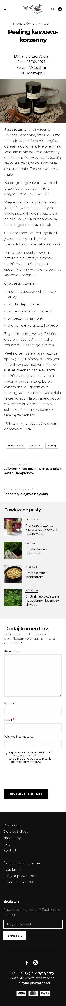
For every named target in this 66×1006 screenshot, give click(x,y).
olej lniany (35, 445)
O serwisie (11, 825)
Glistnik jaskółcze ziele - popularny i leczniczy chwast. (42, 601)
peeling (51, 445)
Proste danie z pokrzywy (36, 551)
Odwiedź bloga (15, 831)
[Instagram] (35, 962)
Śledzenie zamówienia (21, 863)
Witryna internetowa (19, 736)
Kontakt (9, 850)
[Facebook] (27, 962)
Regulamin (12, 869)
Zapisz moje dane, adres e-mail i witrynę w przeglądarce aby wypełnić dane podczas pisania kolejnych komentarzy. (31, 757)
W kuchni (46, 23)
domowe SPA (16, 445)
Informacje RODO (18, 882)
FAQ (6, 844)
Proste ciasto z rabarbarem (36, 575)
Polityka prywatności (20, 876)
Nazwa (10, 703)
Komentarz (12, 651)
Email (9, 720)
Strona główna (23, 23)
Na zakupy (12, 838)
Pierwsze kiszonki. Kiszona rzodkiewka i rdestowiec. (41, 530)
